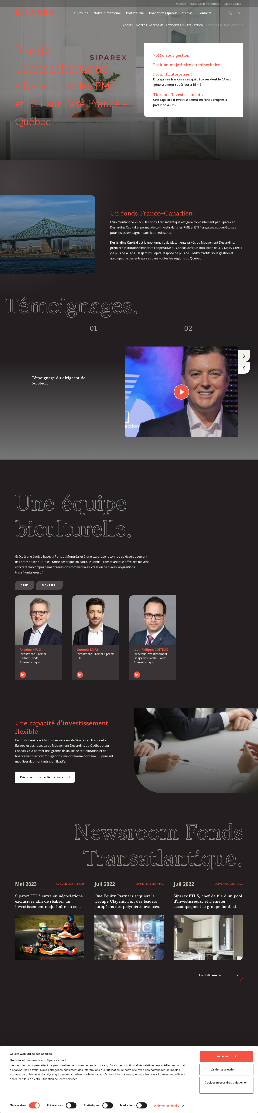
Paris (24, 585)
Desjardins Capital (124, 242)
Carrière (181, 3)
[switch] (71, 1105)
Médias (187, 12)
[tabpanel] (124, 392)
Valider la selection (223, 1069)
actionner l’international (185, 25)
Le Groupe (80, 12)
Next (244, 356)
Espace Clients (232, 3)
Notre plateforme (107, 12)
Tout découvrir (210, 975)
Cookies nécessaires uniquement (226, 1082)
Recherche (230, 13)
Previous (244, 368)
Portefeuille (135, 12)
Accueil (128, 25)
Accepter (223, 1056)
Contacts (204, 12)
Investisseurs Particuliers (205, 3)
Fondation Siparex (163, 12)
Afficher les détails (166, 1105)
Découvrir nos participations (41, 777)
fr (238, 13)
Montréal (49, 585)
